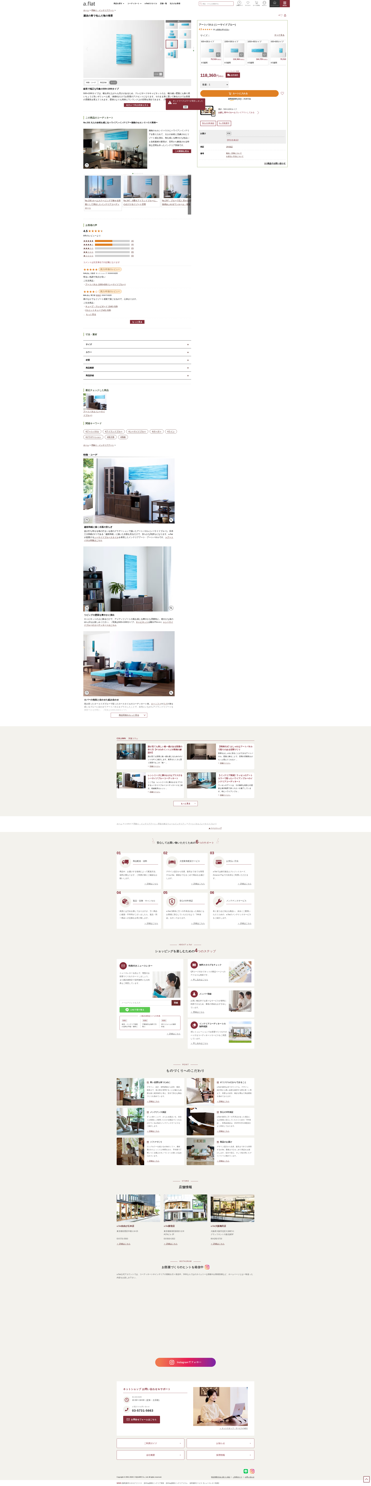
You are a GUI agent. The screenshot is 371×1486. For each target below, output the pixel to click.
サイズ (89, 344)
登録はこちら (198, 1012)
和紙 (124, 437)
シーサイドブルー (138, 431)
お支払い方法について (234, 156)
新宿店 (98, 295)
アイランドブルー (114, 431)
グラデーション (94, 437)
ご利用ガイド (150, 1443)
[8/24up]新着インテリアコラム (177, 1483)
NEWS (119, 1483)
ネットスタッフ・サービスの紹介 (235, 1428)
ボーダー (157, 431)
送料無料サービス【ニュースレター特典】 (205, 1483)
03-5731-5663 (142, 1410)
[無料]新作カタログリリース (132, 1483)
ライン (172, 431)
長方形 (111, 437)
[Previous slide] (87, 49)
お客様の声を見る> (222, 29)
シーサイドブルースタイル (106, 537)
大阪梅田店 (218, 1226)
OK (185, 107)
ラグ (165, 704)
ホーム (86, 10)
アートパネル (93, 431)
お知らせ (220, 1443)
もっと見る (185, 803)
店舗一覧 (163, 3)
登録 (176, 1003)
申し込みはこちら (200, 980)
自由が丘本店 (125, 1226)
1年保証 (229, 147)
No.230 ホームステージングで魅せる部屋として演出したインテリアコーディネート (103, 204)
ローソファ (156, 704)
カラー (89, 352)
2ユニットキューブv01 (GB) (98, 310)
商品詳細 (90, 375)
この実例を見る (182, 151)
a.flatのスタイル (151, 3)
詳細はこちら (152, 884)
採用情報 (220, 1455)
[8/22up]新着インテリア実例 (154, 1483)
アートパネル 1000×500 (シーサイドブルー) (105, 284)
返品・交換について (234, 153)
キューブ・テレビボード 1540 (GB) (101, 306)
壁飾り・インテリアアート (102, 10)
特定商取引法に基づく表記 (220, 1477)
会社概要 (150, 1455)
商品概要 (90, 368)
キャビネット (142, 622)
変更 (228, 133)
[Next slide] (160, 49)
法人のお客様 (175, 3)
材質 (88, 360)
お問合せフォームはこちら (144, 1419)
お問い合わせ (249, 1477)
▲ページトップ (215, 828)
